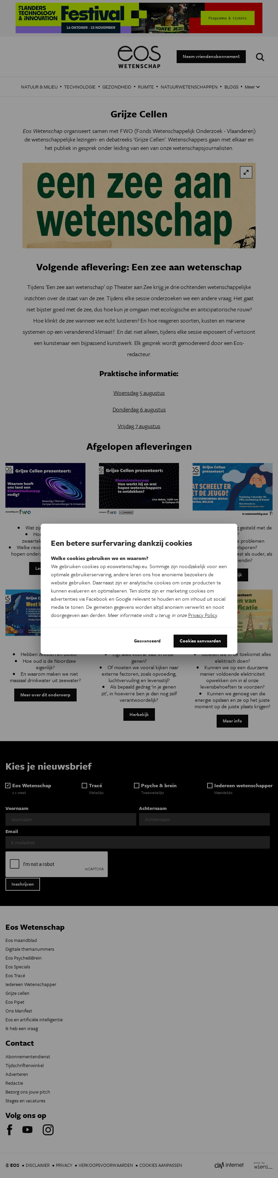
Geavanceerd (147, 640)
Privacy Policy (202, 615)
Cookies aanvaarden (200, 640)
